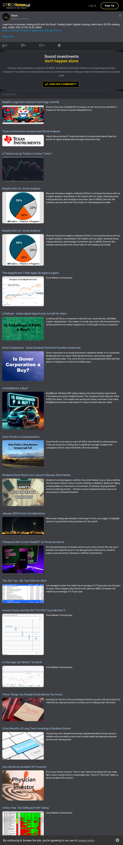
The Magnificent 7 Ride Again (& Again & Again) (30, 272)
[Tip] (60, 45)
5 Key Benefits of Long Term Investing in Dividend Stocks (36, 728)
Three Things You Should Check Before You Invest (32, 694)
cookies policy (85, 840)
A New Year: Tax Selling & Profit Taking (25, 807)
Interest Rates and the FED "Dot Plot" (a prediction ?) (33, 610)
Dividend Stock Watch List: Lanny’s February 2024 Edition (36, 475)
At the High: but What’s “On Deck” (22, 662)
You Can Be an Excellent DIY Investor (24, 766)
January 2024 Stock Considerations (23, 513)
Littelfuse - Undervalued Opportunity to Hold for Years (34, 313)
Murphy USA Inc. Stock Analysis (21, 188)
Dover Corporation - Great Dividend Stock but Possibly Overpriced (41, 347)
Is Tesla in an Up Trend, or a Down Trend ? (27, 153)
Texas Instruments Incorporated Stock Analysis (31, 131)
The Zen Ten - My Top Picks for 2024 (24, 580)
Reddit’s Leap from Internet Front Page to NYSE (30, 102)
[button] (117, 840)
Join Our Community (62, 84)
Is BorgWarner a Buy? (15, 388)
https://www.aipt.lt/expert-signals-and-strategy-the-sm (32, 30)
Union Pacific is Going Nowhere (21, 436)
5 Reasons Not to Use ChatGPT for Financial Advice (33, 542)
